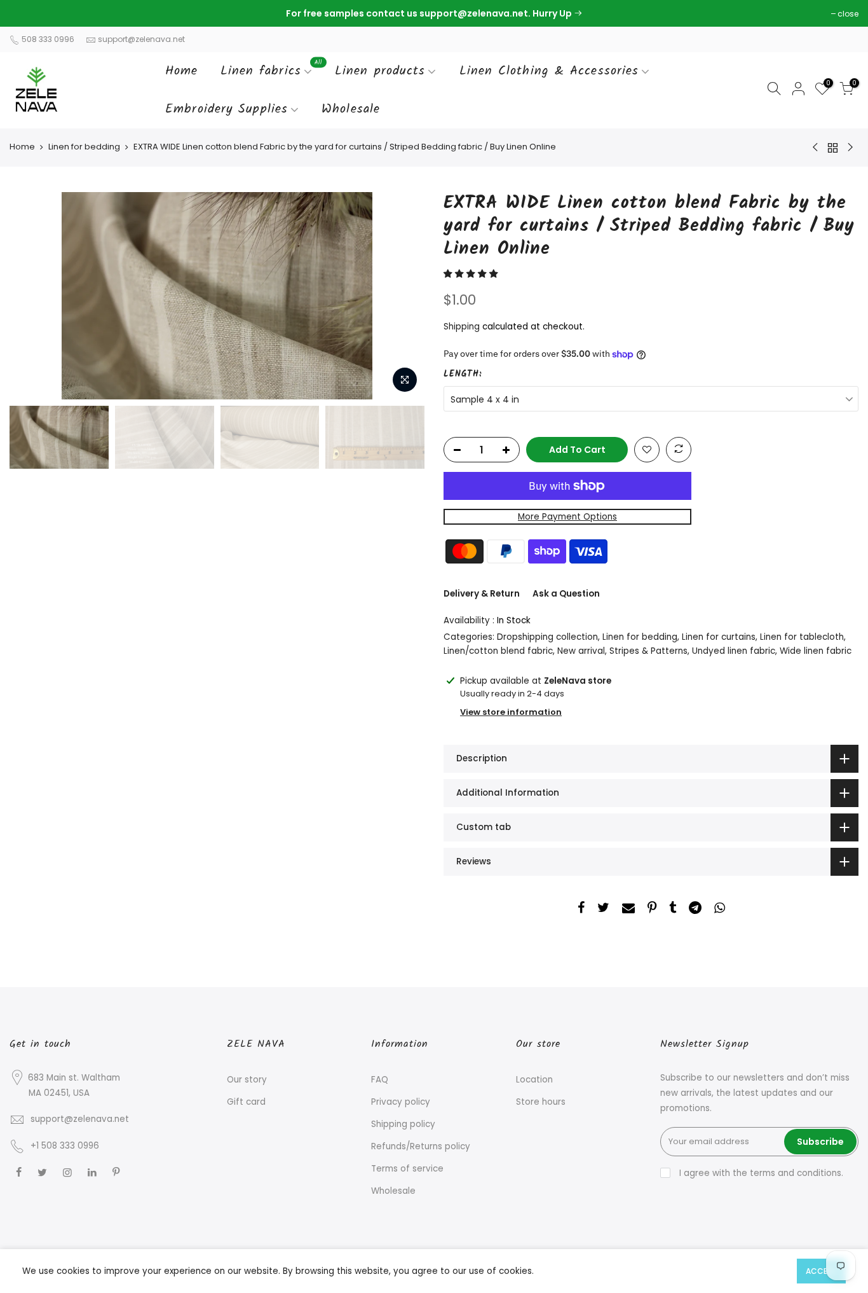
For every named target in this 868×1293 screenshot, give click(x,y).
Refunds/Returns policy (420, 1146)
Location (534, 1080)
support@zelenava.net (141, 39)
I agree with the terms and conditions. (760, 1173)
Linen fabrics (271, 69)
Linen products (380, 71)
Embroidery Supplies (226, 109)
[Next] (402, 296)
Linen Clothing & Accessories (549, 71)
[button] (472, 274)
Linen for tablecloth (802, 637)
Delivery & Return (482, 594)
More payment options (567, 517)
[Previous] (32, 296)
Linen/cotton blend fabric (498, 651)
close (26, 13)
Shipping (462, 327)
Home (181, 71)
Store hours (541, 1102)
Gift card (246, 1102)
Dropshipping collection (547, 637)
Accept (821, 1271)
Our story (247, 1080)
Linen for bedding (84, 147)
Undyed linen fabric (733, 651)
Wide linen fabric (815, 651)
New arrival (581, 651)
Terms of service (407, 1169)
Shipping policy (403, 1124)
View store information (511, 712)
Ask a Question (566, 594)
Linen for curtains (719, 637)
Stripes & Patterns (648, 651)
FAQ (379, 1080)
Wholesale (351, 109)
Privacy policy (400, 1102)
